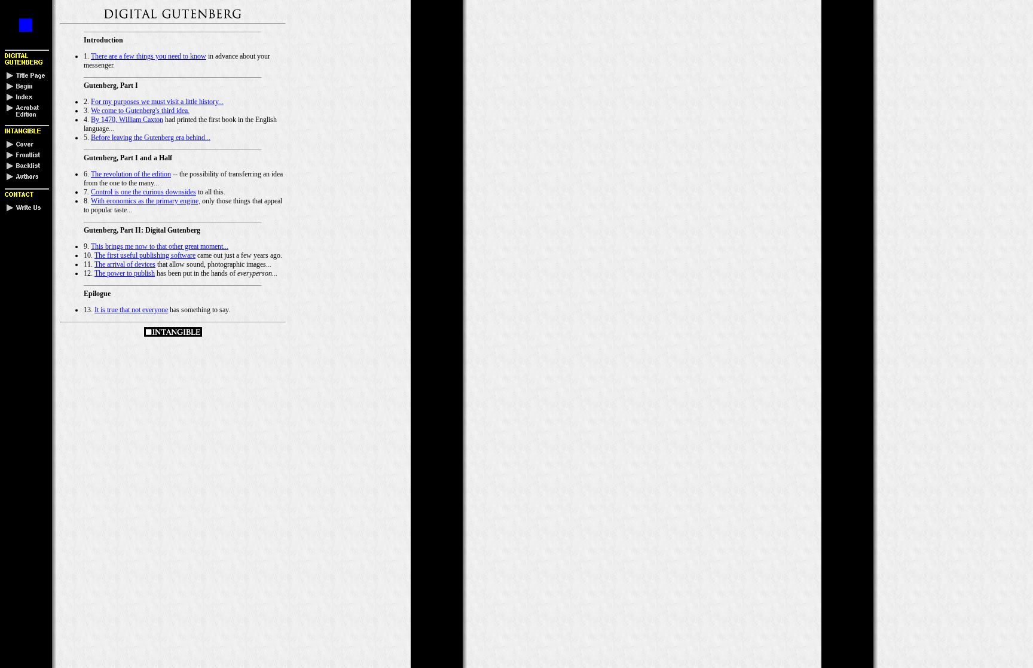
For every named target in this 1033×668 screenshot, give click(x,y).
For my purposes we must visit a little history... (157, 101)
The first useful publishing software (144, 255)
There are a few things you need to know (148, 56)
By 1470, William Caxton (127, 119)
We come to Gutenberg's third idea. (140, 110)
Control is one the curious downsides (143, 192)
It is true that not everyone (131, 310)
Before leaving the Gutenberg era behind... (150, 137)
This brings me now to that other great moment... (159, 246)
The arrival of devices (124, 264)
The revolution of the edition (131, 174)
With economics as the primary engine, (145, 201)
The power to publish (124, 273)
